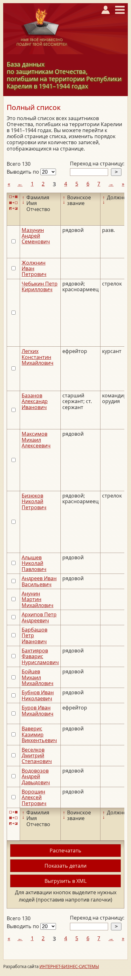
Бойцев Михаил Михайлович (37, 677)
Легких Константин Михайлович (37, 357)
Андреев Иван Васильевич (39, 581)
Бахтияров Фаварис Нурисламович (40, 656)
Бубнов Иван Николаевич (38, 695)
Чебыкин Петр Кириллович (40, 286)
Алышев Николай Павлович (34, 563)
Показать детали (65, 865)
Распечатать (65, 850)
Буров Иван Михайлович (37, 710)
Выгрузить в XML (65, 880)
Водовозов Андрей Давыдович (36, 776)
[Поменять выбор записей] (13, 208)
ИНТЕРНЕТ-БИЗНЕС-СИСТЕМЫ (69, 966)
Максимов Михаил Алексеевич (36, 439)
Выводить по (23, 171)
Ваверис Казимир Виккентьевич (39, 734)
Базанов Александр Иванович (35, 401)
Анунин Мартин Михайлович (37, 599)
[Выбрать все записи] (13, 197)
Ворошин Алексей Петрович (34, 797)
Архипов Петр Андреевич (39, 617)
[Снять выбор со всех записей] (13, 202)
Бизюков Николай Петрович (34, 501)
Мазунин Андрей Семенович (36, 236)
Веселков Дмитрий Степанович (37, 755)
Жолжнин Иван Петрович (34, 268)
